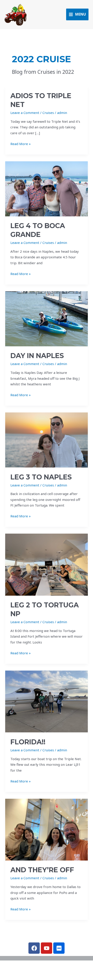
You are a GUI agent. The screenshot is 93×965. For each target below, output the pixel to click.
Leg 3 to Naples (41, 477)
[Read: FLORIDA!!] (46, 701)
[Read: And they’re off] (46, 829)
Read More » (20, 143)
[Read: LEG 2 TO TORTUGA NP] (46, 564)
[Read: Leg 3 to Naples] (46, 439)
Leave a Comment (24, 112)
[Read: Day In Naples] (46, 318)
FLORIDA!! (27, 742)
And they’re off (42, 870)
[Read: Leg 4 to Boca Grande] (46, 188)
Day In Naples (37, 356)
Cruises (48, 112)
